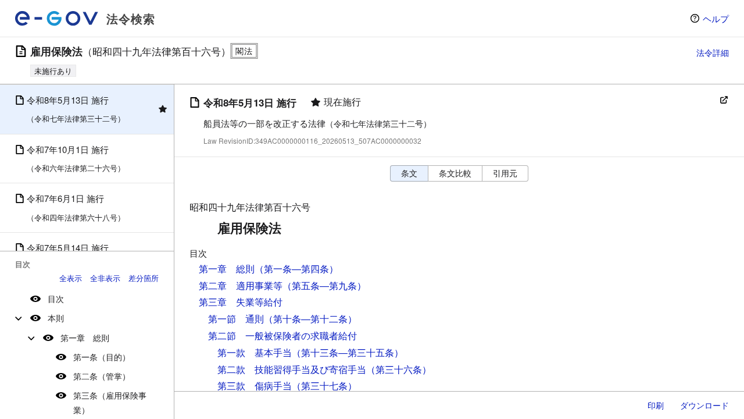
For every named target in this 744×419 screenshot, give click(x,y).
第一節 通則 (236, 318)
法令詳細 (712, 52)
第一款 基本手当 (254, 352)
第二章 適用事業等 (240, 285)
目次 (56, 298)
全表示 (70, 277)
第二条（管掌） (101, 376)
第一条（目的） (101, 357)
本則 (56, 318)
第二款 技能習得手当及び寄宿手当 (291, 369)
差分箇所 (143, 277)
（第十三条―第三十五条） (347, 352)
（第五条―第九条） (324, 285)
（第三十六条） (398, 369)
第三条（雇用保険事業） (109, 402)
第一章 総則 (84, 337)
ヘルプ (716, 18)
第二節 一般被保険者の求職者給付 (282, 335)
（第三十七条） (324, 385)
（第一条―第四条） (296, 268)
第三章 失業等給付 (240, 301)
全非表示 (105, 277)
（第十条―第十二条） (310, 318)
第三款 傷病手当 (254, 385)
